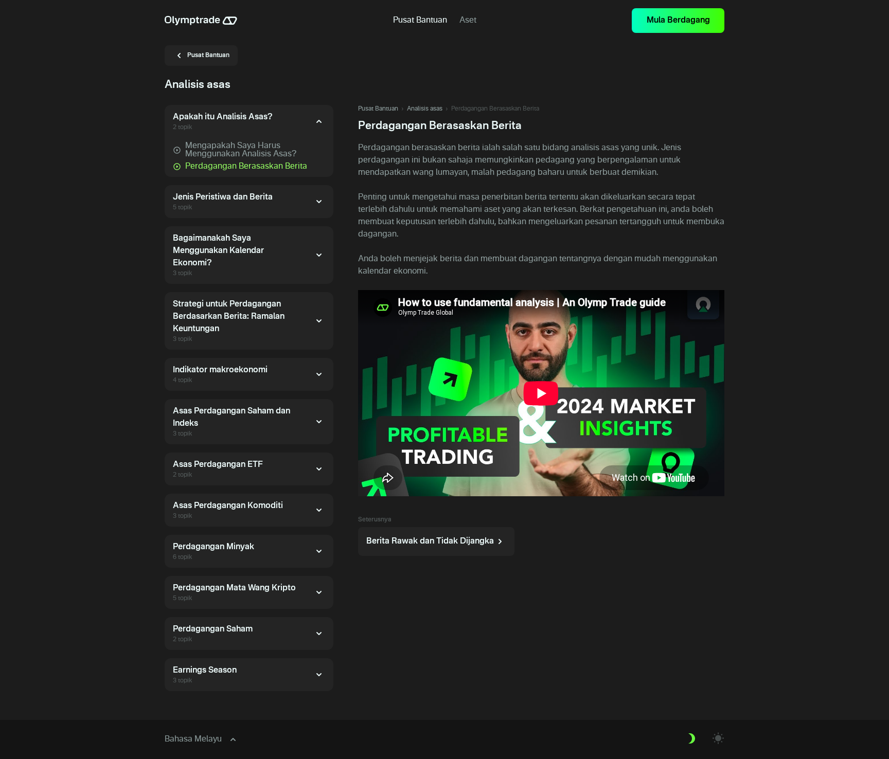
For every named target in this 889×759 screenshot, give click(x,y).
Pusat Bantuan (378, 109)
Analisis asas (424, 109)
